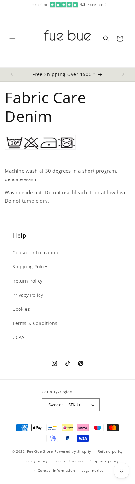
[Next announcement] (123, 74)
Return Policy (28, 281)
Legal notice (92, 470)
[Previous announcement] (12, 74)
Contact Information (35, 252)
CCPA (18, 337)
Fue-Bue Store (40, 451)
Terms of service (69, 461)
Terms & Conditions (35, 323)
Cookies (21, 309)
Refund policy (110, 451)
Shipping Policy (30, 267)
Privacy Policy (28, 295)
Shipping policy (104, 461)
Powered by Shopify (73, 451)
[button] (12, 38)
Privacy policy (35, 461)
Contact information (56, 470)
